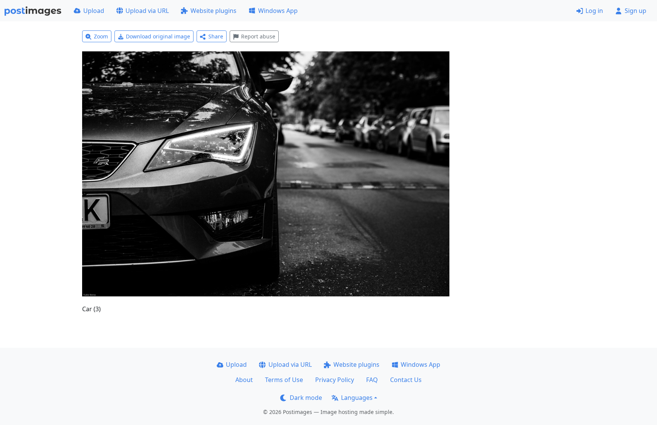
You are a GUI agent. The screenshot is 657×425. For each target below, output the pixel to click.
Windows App (278, 10)
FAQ (372, 380)
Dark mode (306, 397)
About (244, 380)
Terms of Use (284, 380)
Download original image (158, 36)
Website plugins (213, 10)
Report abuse (258, 36)
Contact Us (406, 380)
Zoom (101, 36)
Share (215, 36)
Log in (594, 10)
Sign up (635, 10)
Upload (93, 10)
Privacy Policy (334, 380)
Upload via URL (147, 10)
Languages (357, 397)
